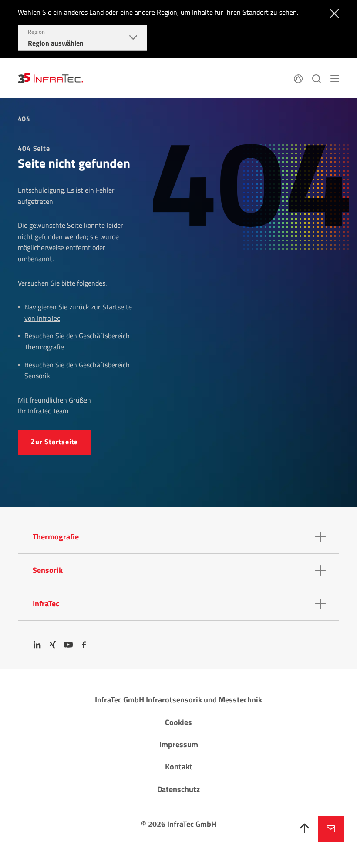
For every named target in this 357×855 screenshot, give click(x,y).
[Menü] (334, 77)
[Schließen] (332, 12)
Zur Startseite (54, 441)
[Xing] (52, 644)
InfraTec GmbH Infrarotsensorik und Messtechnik (178, 699)
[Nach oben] (305, 829)
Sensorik (37, 375)
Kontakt (178, 766)
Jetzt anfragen (331, 829)
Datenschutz (178, 789)
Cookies (178, 722)
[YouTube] (68, 644)
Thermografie (44, 347)
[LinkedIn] (37, 644)
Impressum (178, 744)
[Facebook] (84, 644)
